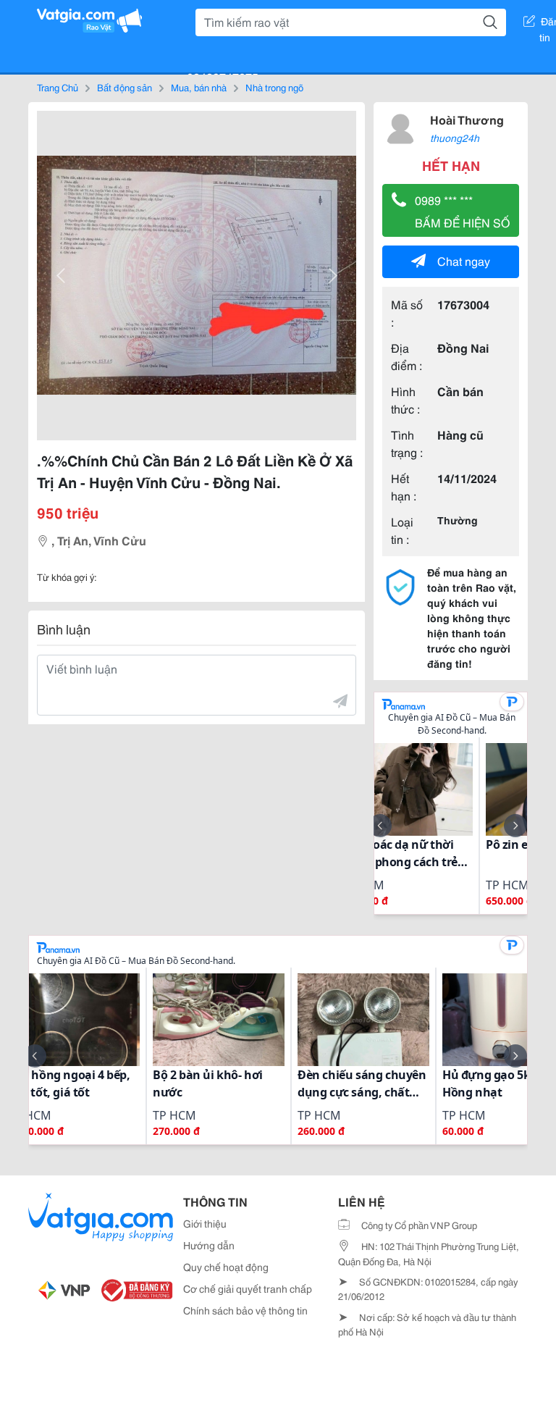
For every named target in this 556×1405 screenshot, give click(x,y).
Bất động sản (124, 86)
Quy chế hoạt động (226, 1266)
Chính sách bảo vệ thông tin (245, 1310)
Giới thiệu (205, 1223)
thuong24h (454, 137)
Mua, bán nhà (199, 86)
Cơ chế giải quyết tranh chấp (247, 1288)
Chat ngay (463, 260)
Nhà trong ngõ (274, 86)
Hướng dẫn (209, 1245)
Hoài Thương (467, 119)
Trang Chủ (57, 86)
